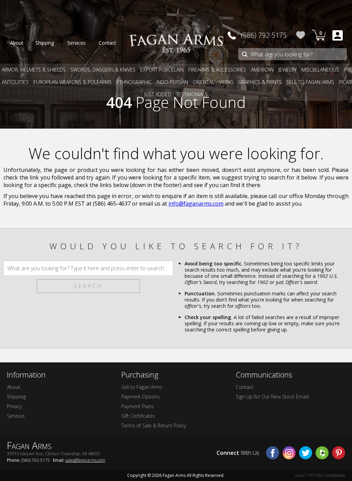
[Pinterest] (338, 452)
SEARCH (88, 286)
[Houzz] (322, 452)
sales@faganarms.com (85, 460)
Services (16, 416)
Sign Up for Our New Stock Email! (272, 396)
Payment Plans (137, 406)
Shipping (16, 396)
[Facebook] (272, 452)
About (13, 387)
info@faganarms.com (195, 203)
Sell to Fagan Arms (141, 387)
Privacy (14, 406)
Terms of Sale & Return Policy (153, 425)
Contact (244, 387)
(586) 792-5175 (264, 35)
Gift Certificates (138, 416)
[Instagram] (289, 452)
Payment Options (140, 396)
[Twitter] (305, 452)
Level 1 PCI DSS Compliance (320, 475)
